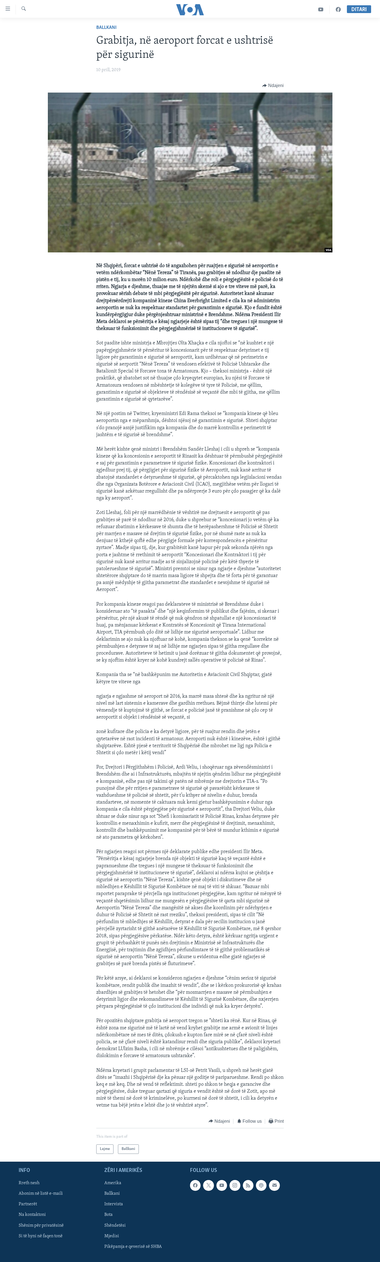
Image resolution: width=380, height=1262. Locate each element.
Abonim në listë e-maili (41, 1194)
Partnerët (28, 1204)
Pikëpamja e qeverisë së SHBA (133, 1246)
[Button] (273, 85)
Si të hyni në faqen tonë (41, 1236)
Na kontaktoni (32, 1215)
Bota (108, 1215)
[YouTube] (321, 9)
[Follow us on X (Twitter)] (208, 1185)
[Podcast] (261, 1185)
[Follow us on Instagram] (235, 1185)
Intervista (113, 1204)
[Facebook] (338, 9)
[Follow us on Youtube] (221, 1185)
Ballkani (106, 27)
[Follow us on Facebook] (195, 1185)
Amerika (112, 1183)
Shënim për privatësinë (41, 1225)
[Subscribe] (274, 1185)
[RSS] (248, 1185)
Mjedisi (111, 1236)
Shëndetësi (115, 1225)
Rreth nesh (29, 1183)
